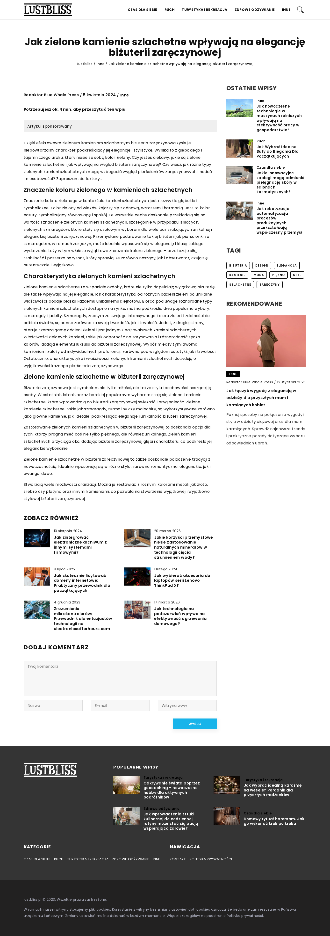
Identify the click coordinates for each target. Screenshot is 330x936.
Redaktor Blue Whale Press (51, 95)
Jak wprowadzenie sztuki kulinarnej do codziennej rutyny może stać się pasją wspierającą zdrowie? (170, 821)
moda (259, 275)
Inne (286, 9)
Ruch (170, 9)
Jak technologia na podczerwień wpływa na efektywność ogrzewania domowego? (180, 616)
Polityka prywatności (211, 859)
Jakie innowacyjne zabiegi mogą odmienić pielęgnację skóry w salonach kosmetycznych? (280, 182)
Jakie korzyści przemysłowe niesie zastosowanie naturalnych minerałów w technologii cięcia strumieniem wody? (183, 547)
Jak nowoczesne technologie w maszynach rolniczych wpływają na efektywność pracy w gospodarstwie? (279, 118)
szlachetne (240, 285)
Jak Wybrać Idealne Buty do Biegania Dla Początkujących (278, 152)
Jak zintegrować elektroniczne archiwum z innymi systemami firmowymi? (80, 545)
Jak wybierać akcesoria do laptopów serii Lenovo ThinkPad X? (182, 580)
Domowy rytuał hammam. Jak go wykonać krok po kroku (274, 821)
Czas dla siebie (142, 9)
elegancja (287, 265)
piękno (278, 275)
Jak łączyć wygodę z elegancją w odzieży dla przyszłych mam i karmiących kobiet (261, 398)
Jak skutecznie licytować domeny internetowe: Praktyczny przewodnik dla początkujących (82, 583)
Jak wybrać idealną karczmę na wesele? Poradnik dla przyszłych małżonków (273, 790)
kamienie (237, 275)
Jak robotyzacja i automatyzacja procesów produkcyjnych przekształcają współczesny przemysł (279, 220)
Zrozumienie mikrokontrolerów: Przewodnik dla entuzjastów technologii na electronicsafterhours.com (83, 618)
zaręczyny (269, 285)
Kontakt (178, 859)
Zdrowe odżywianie (255, 9)
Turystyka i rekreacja (204, 9)
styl (297, 275)
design (261, 265)
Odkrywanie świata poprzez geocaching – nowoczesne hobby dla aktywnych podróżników (171, 790)
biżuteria (238, 265)
